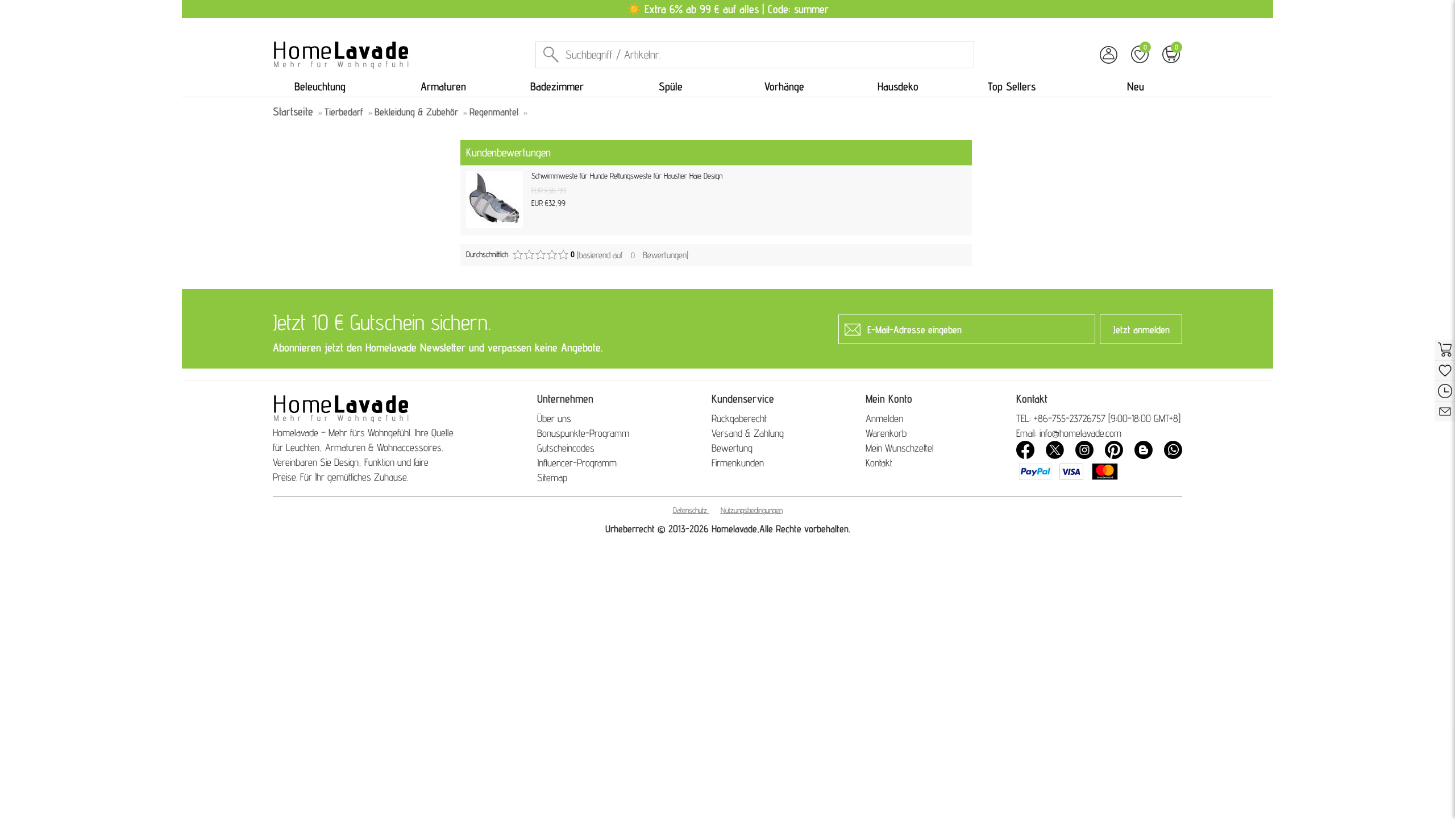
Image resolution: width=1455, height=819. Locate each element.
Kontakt (879, 463)
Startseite (293, 111)
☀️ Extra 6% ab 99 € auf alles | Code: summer (728, 9)
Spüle (671, 86)
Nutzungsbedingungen (752, 510)
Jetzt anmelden (1141, 330)
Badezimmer (557, 86)
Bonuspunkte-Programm (583, 433)
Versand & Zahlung (748, 433)
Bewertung (732, 448)
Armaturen (443, 86)
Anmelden (884, 418)
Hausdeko (898, 86)
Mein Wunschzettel (900, 448)
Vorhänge (784, 86)
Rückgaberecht (739, 418)
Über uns (554, 418)
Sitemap (552, 477)
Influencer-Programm (577, 463)
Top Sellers (1012, 86)
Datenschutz (690, 510)
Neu (1135, 86)
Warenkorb (886, 433)
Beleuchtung (320, 86)
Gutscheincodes (566, 448)
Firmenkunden (738, 463)
